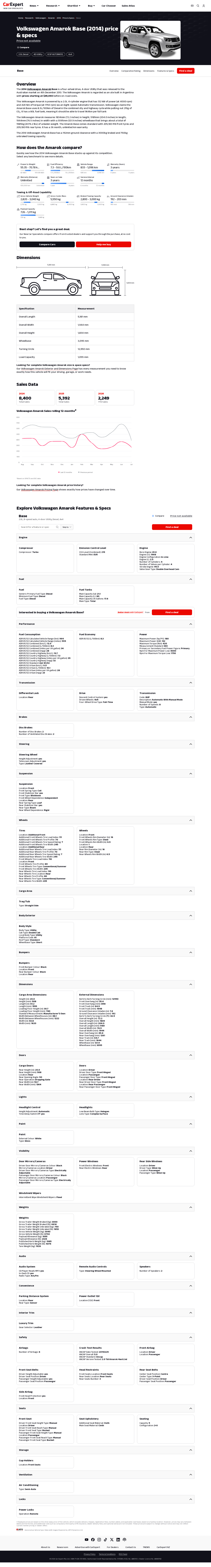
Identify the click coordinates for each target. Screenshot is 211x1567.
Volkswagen (40, 18)
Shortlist (72, 5)
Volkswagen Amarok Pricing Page (39, 489)
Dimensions (148, 71)
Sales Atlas (128, 5)
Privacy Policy (89, 1554)
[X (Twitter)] (112, 1539)
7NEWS (146, 1547)
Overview (114, 71)
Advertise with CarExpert (87, 1547)
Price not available (28, 40)
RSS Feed (123, 1554)
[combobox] (38, 527)
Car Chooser (109, 5)
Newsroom (62, 1547)
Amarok (51, 18)
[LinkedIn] (118, 1539)
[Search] (198, 6)
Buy (90, 5)
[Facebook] (93, 1539)
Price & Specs (68, 18)
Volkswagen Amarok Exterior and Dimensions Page (49, 368)
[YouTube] (86, 1539)
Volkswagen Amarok (39, 89)
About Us (45, 1547)
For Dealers (113, 1547)
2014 (59, 18)
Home (20, 18)
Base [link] (78, 18)
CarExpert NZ (163, 1547)
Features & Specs (165, 71)
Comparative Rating (131, 71)
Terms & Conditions (107, 1554)
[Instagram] (99, 1539)
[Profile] (204, 6)
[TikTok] (105, 1539)
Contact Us (130, 1547)
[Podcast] (124, 1539)
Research (51, 5)
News (33, 5)
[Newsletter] (192, 6)
